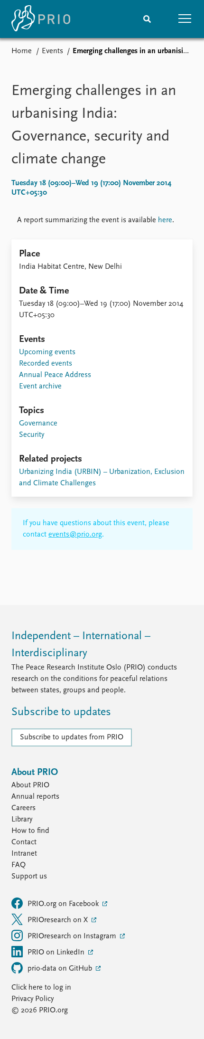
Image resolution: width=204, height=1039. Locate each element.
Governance (38, 423)
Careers (23, 808)
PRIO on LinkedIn (57, 952)
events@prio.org (75, 534)
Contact (24, 842)
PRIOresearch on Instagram (73, 936)
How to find (30, 831)
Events (52, 51)
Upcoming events (47, 352)
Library (21, 819)
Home (21, 51)
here (165, 220)
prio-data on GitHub (61, 969)
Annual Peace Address (55, 375)
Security (31, 435)
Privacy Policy (32, 999)
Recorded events (45, 364)
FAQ (18, 865)
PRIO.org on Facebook (64, 904)
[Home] (40, 19)
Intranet (24, 854)
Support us (29, 876)
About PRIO (30, 785)
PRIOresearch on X (59, 920)
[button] (185, 19)
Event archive (40, 386)
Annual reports (35, 797)
